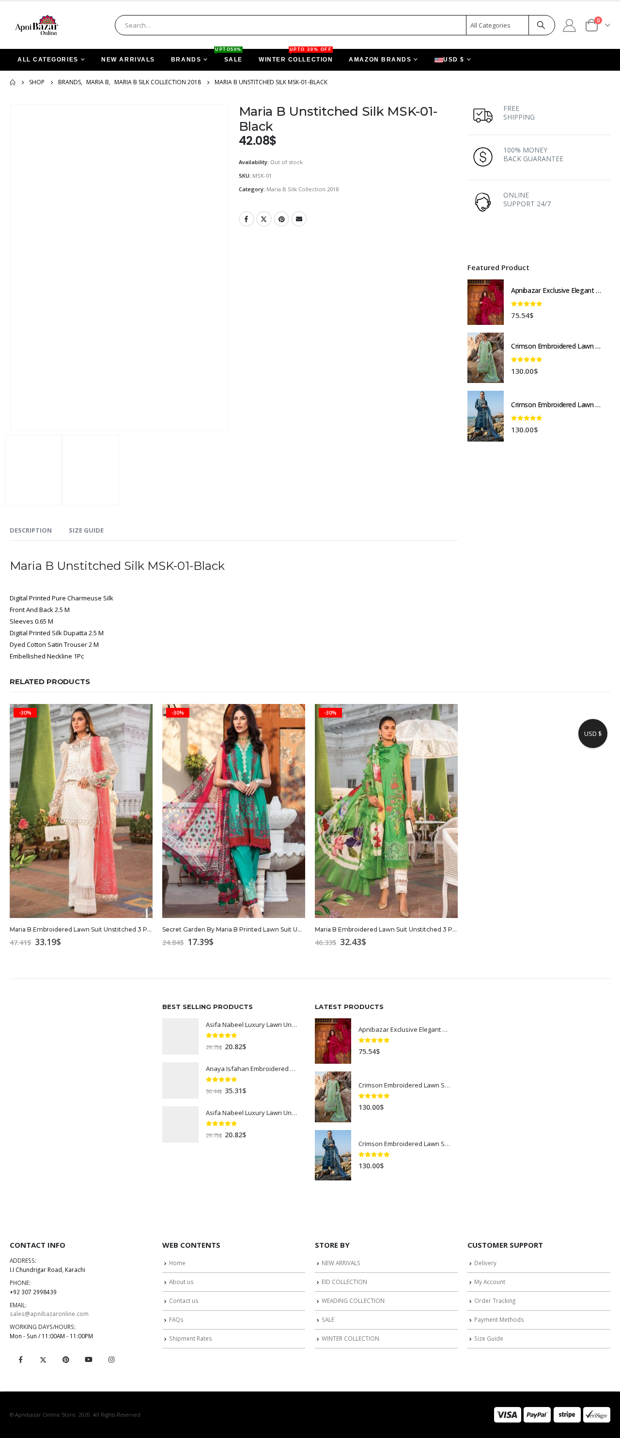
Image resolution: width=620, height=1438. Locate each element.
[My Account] (569, 24)
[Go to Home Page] (13, 82)
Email (299, 219)
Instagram (111, 1359)
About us (181, 1281)
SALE (230, 56)
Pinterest (281, 219)
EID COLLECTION (344, 1281)
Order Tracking (494, 1300)
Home (177, 1263)
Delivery (485, 1263)
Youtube (88, 1359)
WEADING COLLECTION (353, 1300)
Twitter (264, 219)
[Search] (541, 25)
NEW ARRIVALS (128, 59)
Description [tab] (31, 530)
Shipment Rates (190, 1338)
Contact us (184, 1300)
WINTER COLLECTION (296, 56)
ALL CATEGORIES (47, 59)
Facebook (246, 219)
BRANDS (186, 59)
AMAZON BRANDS (380, 59)
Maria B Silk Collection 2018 (302, 189)
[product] (485, 302)
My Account (489, 1281)
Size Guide (488, 1338)
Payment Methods (499, 1319)
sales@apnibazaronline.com (49, 1313)
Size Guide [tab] (86, 530)
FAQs (176, 1319)
